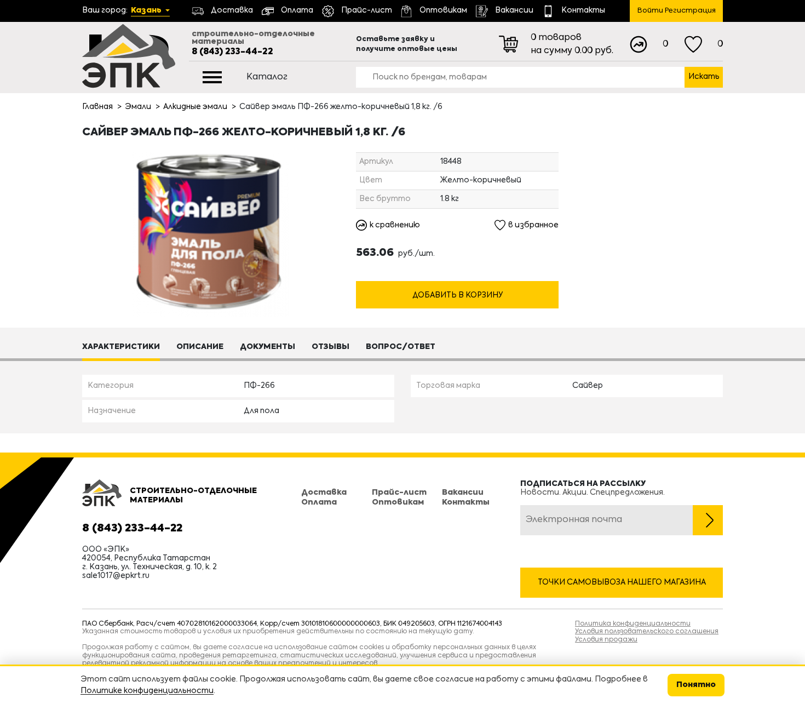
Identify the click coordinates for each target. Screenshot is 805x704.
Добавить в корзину (457, 295)
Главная (97, 107)
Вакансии (463, 492)
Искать (704, 77)
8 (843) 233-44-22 (232, 52)
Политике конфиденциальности (147, 691)
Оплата (319, 502)
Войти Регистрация (676, 10)
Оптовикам (398, 502)
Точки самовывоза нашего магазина (622, 582)
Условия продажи (606, 640)
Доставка (324, 492)
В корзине (458, 275)
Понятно (696, 685)
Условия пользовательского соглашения (646, 631)
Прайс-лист (399, 492)
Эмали (138, 107)
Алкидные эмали (195, 107)
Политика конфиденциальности (633, 624)
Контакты (466, 502)
